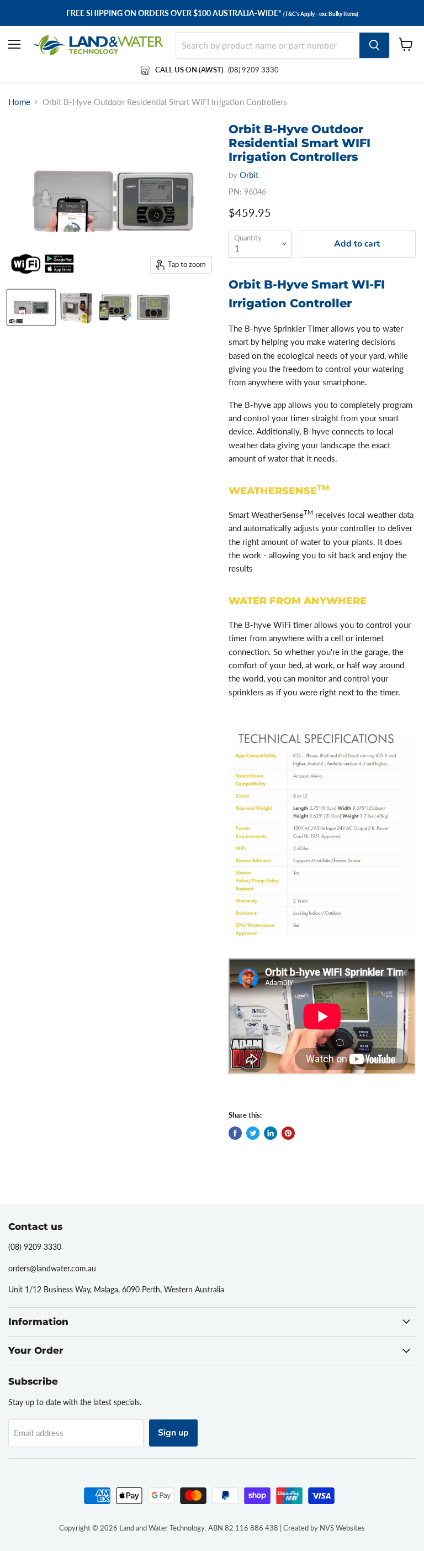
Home (19, 102)
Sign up (173, 1433)
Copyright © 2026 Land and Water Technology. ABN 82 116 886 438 (168, 1527)
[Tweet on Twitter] (252, 1133)
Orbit (249, 175)
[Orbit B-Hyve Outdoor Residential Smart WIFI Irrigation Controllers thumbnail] (31, 307)
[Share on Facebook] (235, 1133)
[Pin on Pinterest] (288, 1133)
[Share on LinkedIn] (270, 1133)
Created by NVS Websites (324, 1527)
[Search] (374, 45)
